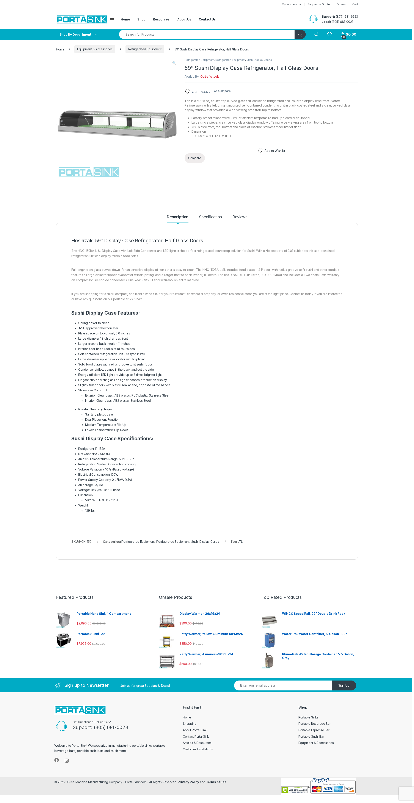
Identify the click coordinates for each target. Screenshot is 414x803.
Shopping (189, 723)
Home (125, 19)
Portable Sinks (308, 717)
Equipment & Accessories (95, 49)
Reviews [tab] (239, 217)
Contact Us (207, 19)
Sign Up (344, 685)
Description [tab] (177, 217)
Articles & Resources (197, 743)
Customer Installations (198, 749)
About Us (184, 19)
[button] (174, 62)
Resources (161, 19)
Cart (355, 4)
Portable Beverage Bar (314, 723)
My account (290, 4)
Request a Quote (319, 4)
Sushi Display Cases (259, 59)
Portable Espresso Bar (313, 730)
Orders (341, 4)
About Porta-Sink (195, 730)
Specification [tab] (210, 217)
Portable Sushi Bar (311, 736)
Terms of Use (216, 782)
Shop (141, 19)
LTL (240, 541)
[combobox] (207, 34)
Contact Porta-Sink (196, 736)
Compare (224, 91)
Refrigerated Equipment (145, 49)
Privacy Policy (188, 782)
